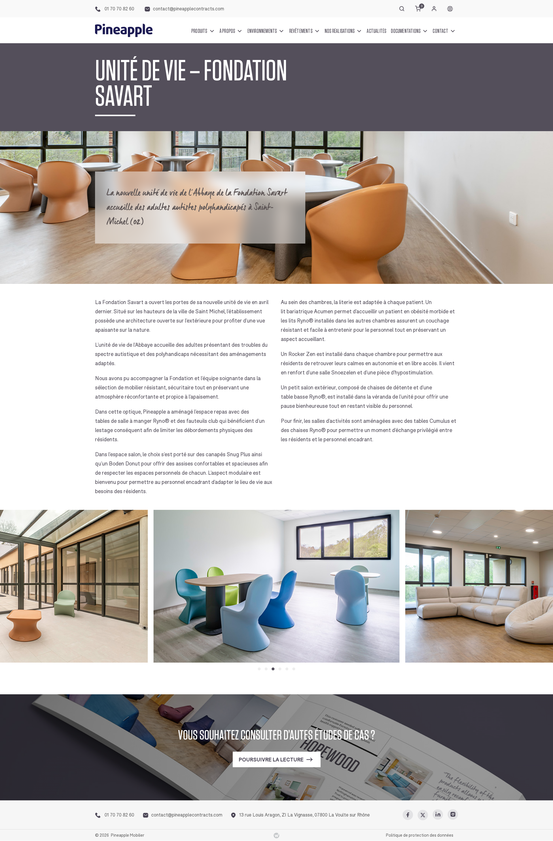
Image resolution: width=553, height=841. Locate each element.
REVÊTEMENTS (301, 31)
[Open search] (402, 9)
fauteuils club (202, 421)
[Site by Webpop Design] (276, 835)
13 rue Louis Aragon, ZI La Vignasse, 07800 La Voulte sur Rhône (304, 815)
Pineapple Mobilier (127, 835)
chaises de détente (389, 388)
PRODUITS (199, 31)
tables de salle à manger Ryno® (132, 421)
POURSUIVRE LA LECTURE (271, 760)
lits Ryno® (301, 321)
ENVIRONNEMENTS (262, 31)
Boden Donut (124, 464)
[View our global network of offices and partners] (450, 9)
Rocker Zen (301, 354)
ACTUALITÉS (376, 31)
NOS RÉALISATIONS (340, 31)
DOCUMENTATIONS (406, 31)
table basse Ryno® (303, 397)
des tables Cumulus (427, 421)
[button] (259, 668)
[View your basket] (418, 8)
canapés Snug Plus (228, 454)
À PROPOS (227, 31)
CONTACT (440, 31)
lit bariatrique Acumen (307, 311)
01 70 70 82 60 (118, 9)
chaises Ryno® (308, 430)
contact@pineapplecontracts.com (188, 9)
